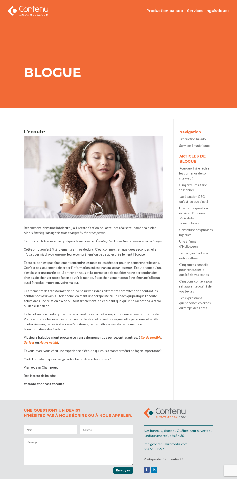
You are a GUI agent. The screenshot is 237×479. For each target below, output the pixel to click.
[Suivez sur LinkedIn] (154, 470)
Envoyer (123, 470)
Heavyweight (48, 342)
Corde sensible (151, 337)
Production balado (164, 10)
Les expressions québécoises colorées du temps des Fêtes (195, 303)
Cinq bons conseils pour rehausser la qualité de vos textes (196, 286)
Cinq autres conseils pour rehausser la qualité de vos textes (194, 270)
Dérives (29, 342)
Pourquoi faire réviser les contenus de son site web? (195, 173)
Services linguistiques (208, 10)
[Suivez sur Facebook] (147, 470)
